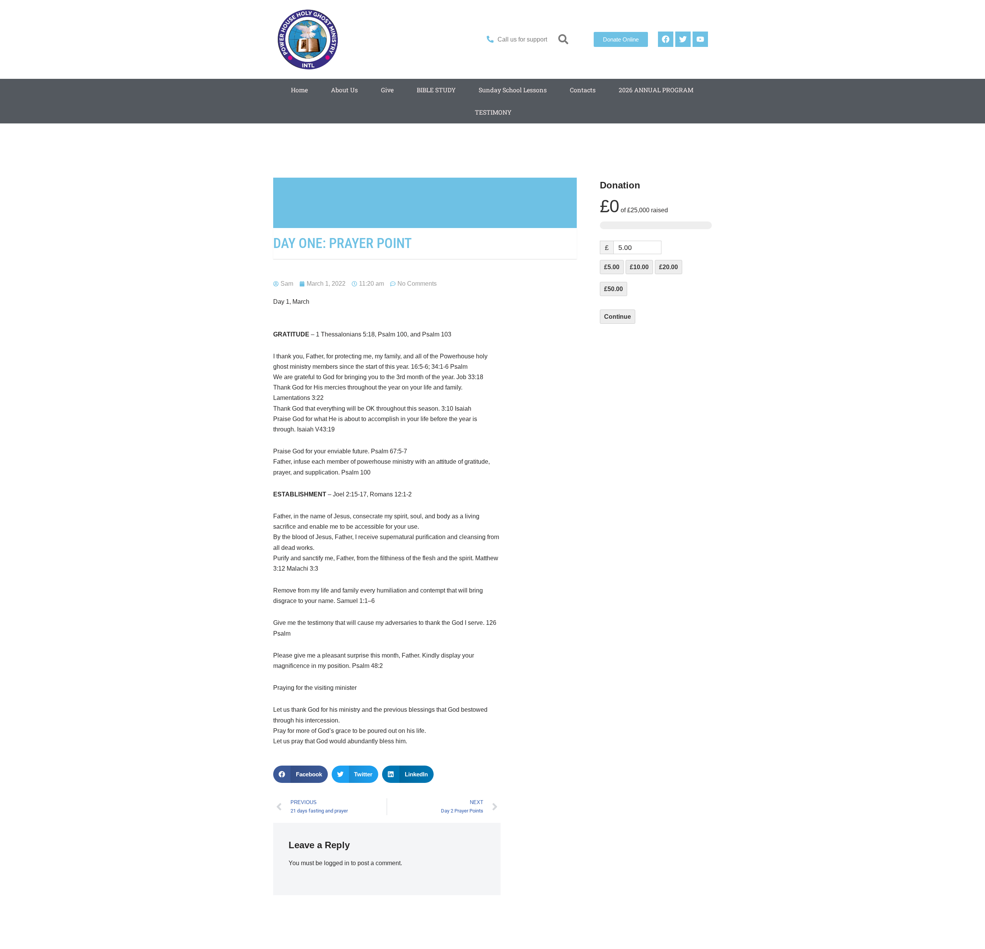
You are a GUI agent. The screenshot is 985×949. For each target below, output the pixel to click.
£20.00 (668, 267)
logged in (336, 863)
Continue (617, 316)
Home (299, 90)
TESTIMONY (493, 112)
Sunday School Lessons (513, 90)
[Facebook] (665, 39)
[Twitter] (683, 39)
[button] (563, 39)
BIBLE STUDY (436, 90)
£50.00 (613, 289)
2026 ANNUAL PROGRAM (656, 90)
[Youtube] (700, 39)
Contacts (583, 90)
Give (387, 90)
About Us (344, 90)
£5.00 (611, 267)
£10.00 (639, 267)
